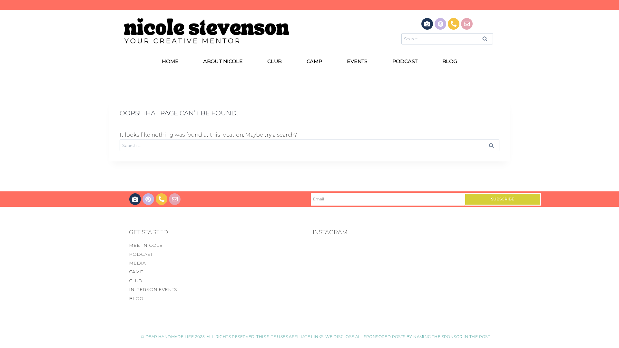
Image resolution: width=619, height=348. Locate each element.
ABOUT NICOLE (223, 61)
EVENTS (357, 61)
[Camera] (427, 24)
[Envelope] (467, 24)
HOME (170, 61)
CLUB (274, 61)
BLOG (449, 61)
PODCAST (405, 61)
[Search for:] (447, 38)
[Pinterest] (440, 24)
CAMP (314, 61)
